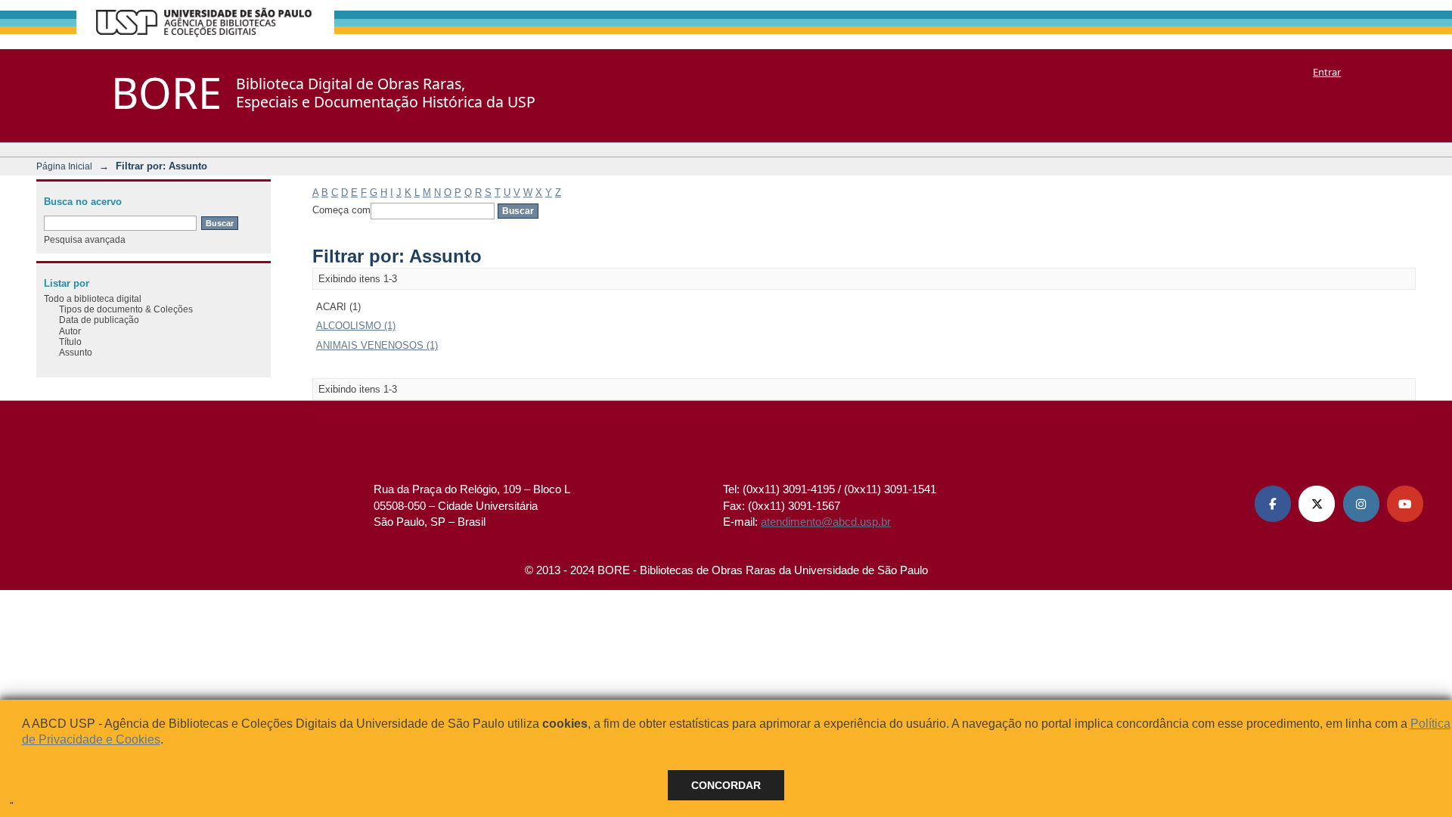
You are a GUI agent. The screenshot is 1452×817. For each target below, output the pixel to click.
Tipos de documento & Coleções (126, 309)
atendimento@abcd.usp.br (826, 521)
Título (70, 341)
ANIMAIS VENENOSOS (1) (377, 345)
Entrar (1327, 72)
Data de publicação (99, 320)
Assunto (75, 352)
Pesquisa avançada (85, 239)
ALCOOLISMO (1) (356, 325)
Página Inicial (64, 166)
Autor (70, 331)
